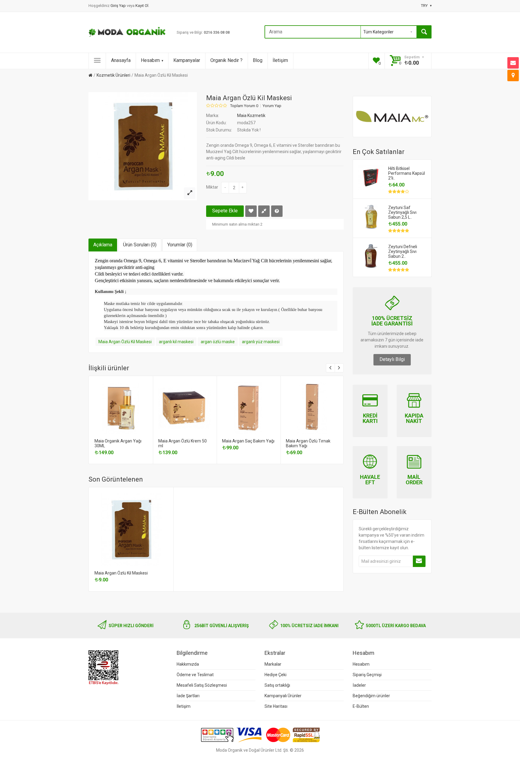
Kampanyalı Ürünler (283, 695)
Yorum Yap (272, 106)
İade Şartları (188, 695)
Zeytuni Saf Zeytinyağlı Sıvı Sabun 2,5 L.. (402, 212)
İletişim (280, 60)
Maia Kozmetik (251, 115)
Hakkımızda (188, 664)
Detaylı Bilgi (392, 359)
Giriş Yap (118, 5)
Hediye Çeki (275, 674)
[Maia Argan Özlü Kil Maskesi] (189, 193)
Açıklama (102, 245)
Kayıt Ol (141, 5)
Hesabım (150, 60)
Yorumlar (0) (179, 245)
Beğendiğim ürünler (371, 695)
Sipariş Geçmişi (367, 674)
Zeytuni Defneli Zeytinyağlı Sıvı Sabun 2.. (402, 251)
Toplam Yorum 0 (244, 106)
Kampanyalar (186, 60)
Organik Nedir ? (226, 60)
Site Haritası (276, 706)
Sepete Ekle (225, 211)
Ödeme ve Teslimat (195, 674)
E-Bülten (361, 706)
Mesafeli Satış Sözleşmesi (202, 685)
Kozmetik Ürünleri (113, 75)
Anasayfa (121, 60)
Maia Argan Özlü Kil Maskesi (161, 75)
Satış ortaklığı (277, 685)
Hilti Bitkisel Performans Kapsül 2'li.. (406, 173)
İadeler (359, 685)
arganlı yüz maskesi (261, 341)
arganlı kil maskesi (176, 341)
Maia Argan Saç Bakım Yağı (248, 441)
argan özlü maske (218, 341)
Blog (257, 60)
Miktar (212, 187)
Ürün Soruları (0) (139, 245)
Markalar (273, 664)
